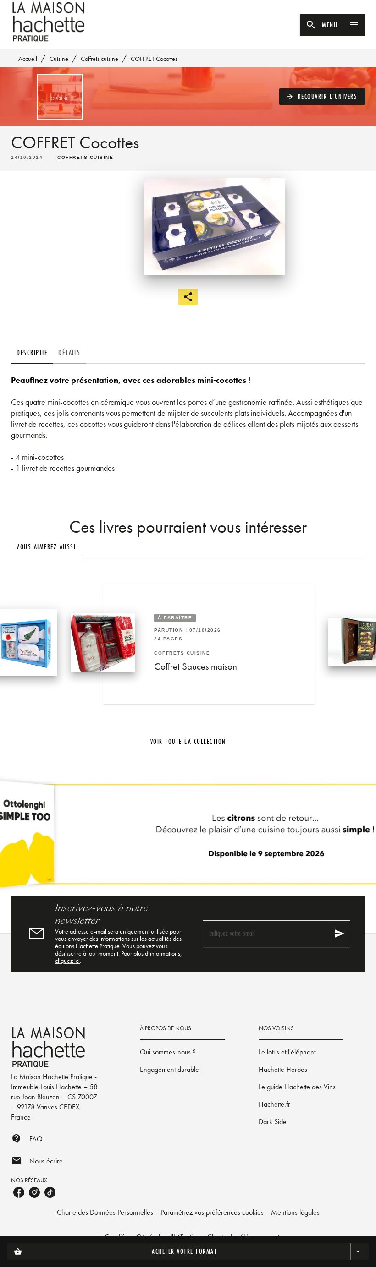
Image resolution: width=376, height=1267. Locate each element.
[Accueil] (49, 22)
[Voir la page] (188, 837)
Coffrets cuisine (99, 59)
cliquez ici (67, 960)
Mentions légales (295, 1212)
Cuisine (59, 59)
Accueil (27, 59)
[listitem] (19, 1192)
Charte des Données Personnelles (105, 1212)
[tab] (32, 353)
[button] (322, 96)
